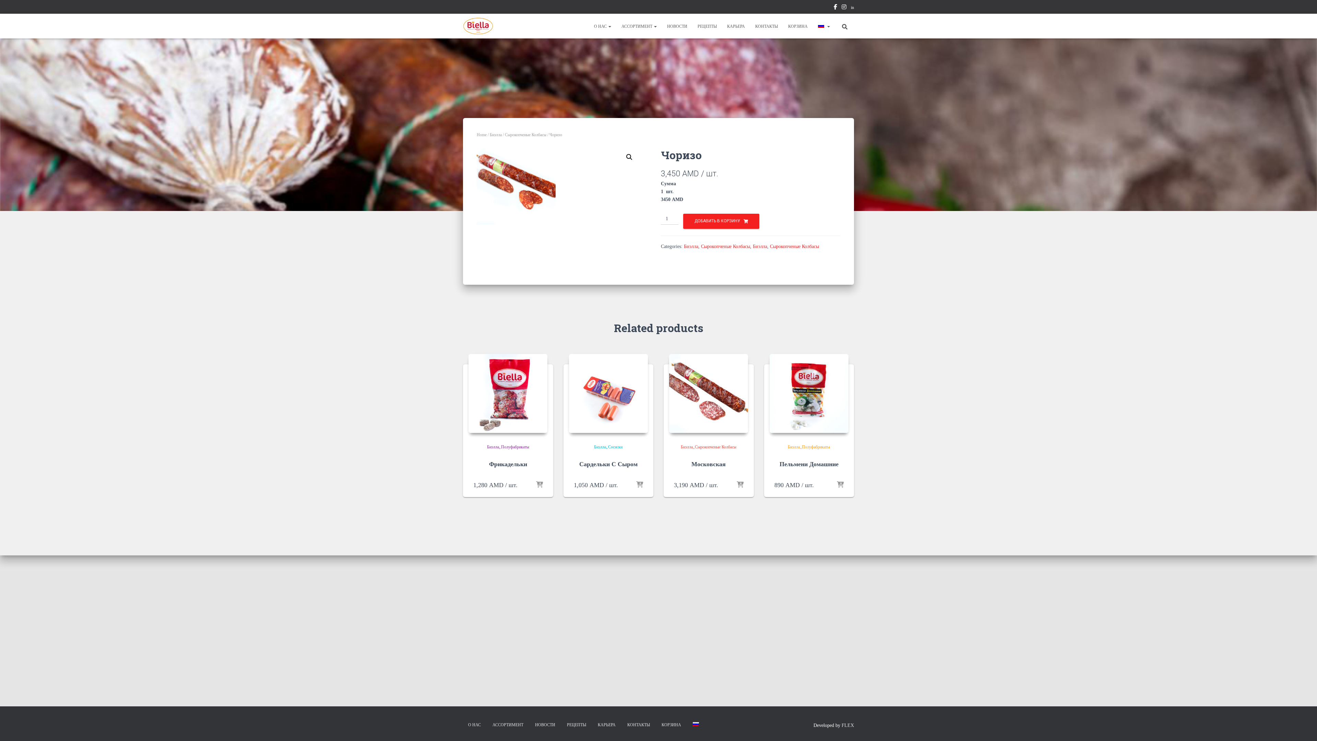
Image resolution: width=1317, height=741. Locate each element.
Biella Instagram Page (844, 8)
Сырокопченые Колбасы (525, 134)
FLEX (848, 725)
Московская (708, 464)
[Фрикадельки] (507, 393)
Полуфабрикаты (515, 447)
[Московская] (708, 393)
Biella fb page (835, 8)
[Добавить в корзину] (539, 485)
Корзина (798, 26)
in (852, 7)
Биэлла (496, 134)
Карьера (736, 26)
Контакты (766, 26)
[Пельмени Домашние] (809, 393)
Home (482, 134)
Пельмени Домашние (809, 464)
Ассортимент (637, 26)
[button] (609, 26)
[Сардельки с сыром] (608, 393)
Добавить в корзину (717, 221)
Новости (677, 26)
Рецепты (707, 26)
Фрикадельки (508, 464)
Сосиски (615, 447)
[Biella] (478, 26)
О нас (601, 26)
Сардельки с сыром (608, 464)
